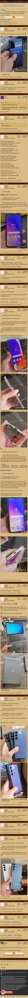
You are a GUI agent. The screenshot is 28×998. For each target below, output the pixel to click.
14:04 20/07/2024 (4, 183)
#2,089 (25, 283)
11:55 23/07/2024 (4, 695)
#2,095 (25, 821)
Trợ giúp (16, 972)
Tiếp (21, 17)
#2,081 (25, 26)
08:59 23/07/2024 (4, 595)
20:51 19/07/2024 (4, 79)
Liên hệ (2, 972)
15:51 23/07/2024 (4, 821)
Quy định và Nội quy (9, 972)
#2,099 (25, 927)
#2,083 (25, 94)
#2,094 (25, 807)
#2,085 (25, 133)
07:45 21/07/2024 (4, 283)
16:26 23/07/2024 (4, 834)
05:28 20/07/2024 (4, 94)
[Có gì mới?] (24, 1)
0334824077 (9, 19)
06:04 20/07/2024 (4, 114)
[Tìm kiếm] (26, 1)
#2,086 (25, 183)
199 (18, 17)
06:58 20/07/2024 (4, 133)
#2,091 (25, 582)
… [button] (11, 17)
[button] (1, 1)
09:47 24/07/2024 (4, 940)
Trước (7, 17)
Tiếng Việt (4, 970)
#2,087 (25, 254)
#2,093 (25, 695)
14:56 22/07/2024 (4, 582)
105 (14, 17)
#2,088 (25, 269)
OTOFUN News (22, 972)
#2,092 (25, 595)
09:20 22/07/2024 (4, 307)
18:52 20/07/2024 (4, 254)
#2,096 (25, 834)
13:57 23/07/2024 (4, 807)
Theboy (3, 15)
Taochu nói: (4, 123)
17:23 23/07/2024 (4, 901)
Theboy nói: (4, 102)
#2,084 (25, 114)
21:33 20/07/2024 (4, 269)
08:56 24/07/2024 (4, 927)
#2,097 (25, 901)
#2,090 (25, 307)
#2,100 (25, 940)
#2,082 (25, 79)
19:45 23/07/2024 (4, 914)
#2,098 (25, 914)
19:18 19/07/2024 (4, 26)
